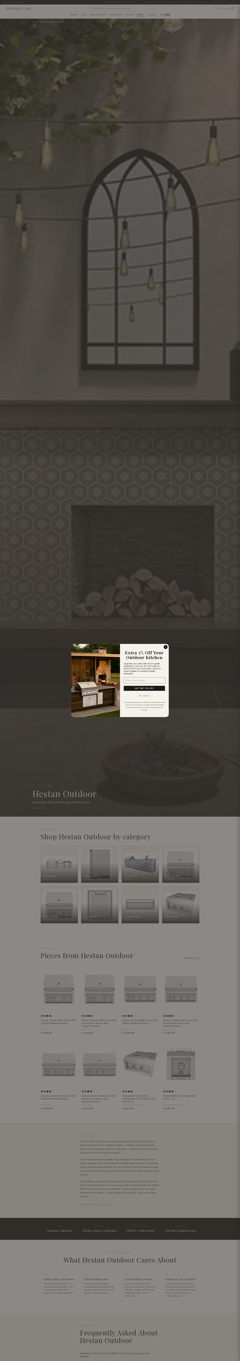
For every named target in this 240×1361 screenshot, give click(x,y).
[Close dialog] (166, 647)
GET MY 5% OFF (144, 688)
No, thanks (144, 696)
